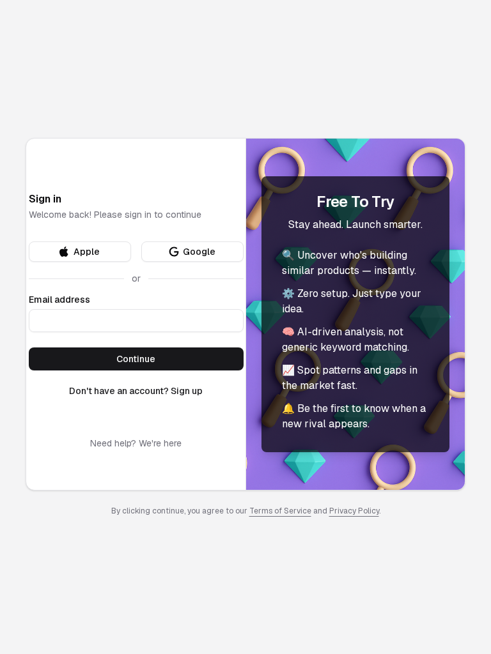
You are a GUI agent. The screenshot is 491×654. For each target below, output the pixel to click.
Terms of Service (280, 511)
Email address (59, 299)
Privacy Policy (354, 511)
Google (199, 251)
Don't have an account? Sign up (136, 391)
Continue (135, 359)
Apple (87, 251)
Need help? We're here (136, 443)
